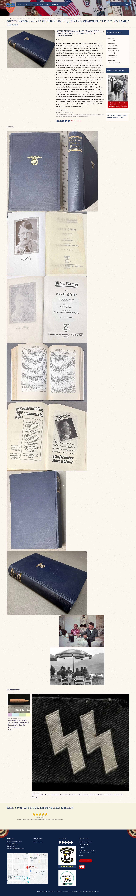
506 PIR (72, 114)
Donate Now (85, 861)
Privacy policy (66, 891)
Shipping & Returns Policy (76, 891)
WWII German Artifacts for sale (76, 116)
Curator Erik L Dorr (85, 844)
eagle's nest (88, 114)
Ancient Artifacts (111, 38)
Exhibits (32, 4)
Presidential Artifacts (111, 55)
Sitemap (59, 891)
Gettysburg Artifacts (111, 45)
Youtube (68, 842)
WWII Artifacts (66, 116)
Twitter (60, 121)
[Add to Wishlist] (29, 718)
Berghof (84, 114)
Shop (38, 4)
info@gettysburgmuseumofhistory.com (15, 848)
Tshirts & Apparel (111, 60)
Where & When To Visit (86, 842)
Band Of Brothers (78, 114)
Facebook (57, 121)
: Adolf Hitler (61, 114)
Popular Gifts (110, 53)
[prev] (101, 31)
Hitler (97, 114)
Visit (19, 4)
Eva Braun (93, 114)
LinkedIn (63, 121)
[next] (103, 31)
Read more (127, 696)
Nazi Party (61, 116)
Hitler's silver (101, 114)
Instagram (71, 842)
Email (69, 121)
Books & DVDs (110, 40)
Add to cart (27, 696)
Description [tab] (10, 126)
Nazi (57, 116)
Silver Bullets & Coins (111, 58)
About (25, 4)
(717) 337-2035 (10, 847)
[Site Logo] (10, 7)
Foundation (55, 4)
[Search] (121, 4)
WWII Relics (85, 116)
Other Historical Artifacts (112, 50)
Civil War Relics (110, 43)
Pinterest (66, 121)
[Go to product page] (19, 705)
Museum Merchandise (112, 48)
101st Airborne (67, 114)
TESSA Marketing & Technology (92, 891)
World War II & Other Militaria (67, 112)
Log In (64, 4)
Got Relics (45, 4)
